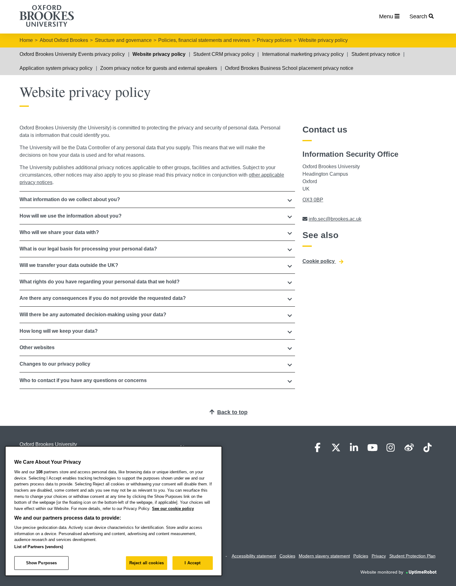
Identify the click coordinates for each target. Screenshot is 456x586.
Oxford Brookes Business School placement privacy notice (289, 68)
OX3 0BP (312, 199)
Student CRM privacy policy (223, 54)
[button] (157, 200)
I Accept (192, 563)
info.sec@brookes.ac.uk (335, 219)
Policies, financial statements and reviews (204, 40)
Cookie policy (319, 261)
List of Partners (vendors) (38, 546)
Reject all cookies (146, 563)
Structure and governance (123, 40)
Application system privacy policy (56, 68)
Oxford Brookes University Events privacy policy (72, 54)
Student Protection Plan (412, 555)
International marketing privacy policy (303, 54)
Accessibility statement (254, 555)
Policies (360, 555)
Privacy (379, 555)
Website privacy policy (323, 40)
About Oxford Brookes (64, 40)
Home (26, 40)
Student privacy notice (375, 54)
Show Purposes (41, 563)
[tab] (157, 199)
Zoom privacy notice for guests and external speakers (158, 68)
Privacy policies (274, 40)
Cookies (287, 555)
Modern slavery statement (324, 555)
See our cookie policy (173, 508)
